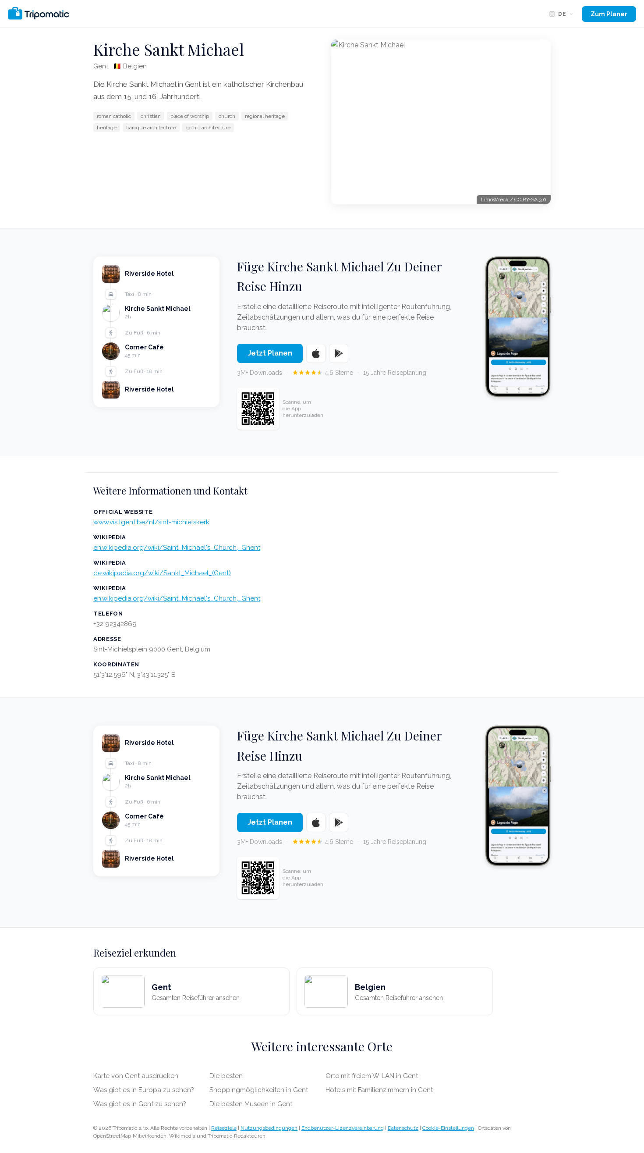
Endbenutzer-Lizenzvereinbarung (342, 1128)
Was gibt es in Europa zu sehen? (143, 1090)
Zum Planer (609, 14)
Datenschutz (403, 1128)
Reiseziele (224, 1128)
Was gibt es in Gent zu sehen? (139, 1104)
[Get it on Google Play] (338, 353)
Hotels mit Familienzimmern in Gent (379, 1090)
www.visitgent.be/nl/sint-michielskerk (151, 522)
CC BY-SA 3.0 (530, 199)
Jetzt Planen (270, 353)
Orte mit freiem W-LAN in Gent (372, 1076)
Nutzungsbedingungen (269, 1128)
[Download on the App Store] (316, 353)
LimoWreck (495, 199)
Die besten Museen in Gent (250, 1104)
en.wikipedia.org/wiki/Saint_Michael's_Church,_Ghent (176, 548)
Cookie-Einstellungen (448, 1128)
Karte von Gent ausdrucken (135, 1076)
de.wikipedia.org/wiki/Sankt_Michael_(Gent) (162, 573)
